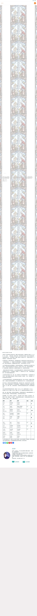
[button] (5, 173)
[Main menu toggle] (35, 3)
